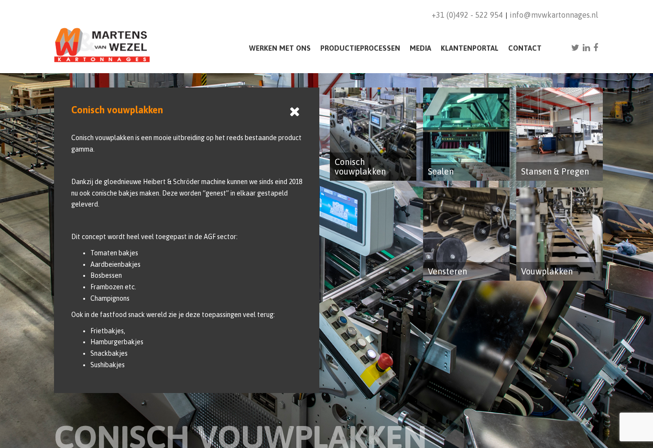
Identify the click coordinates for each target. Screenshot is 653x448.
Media (420, 48)
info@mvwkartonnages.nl (554, 15)
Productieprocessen (360, 48)
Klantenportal (470, 48)
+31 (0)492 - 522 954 (467, 15)
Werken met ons (280, 48)
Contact (525, 48)
